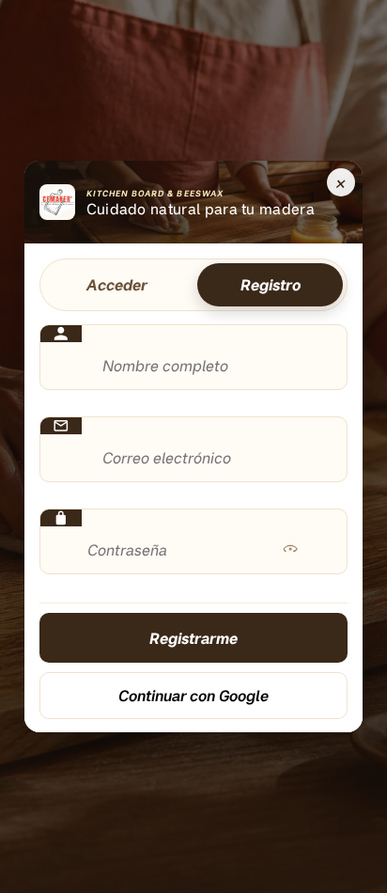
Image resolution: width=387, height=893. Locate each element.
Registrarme (193, 638)
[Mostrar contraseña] (290, 550)
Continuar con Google (193, 695)
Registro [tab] (270, 284)
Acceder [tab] (116, 284)
